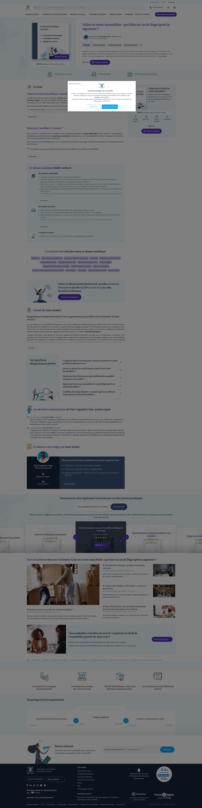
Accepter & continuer (110, 106)
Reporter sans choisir (74, 83)
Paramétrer (93, 106)
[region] (102, 96)
